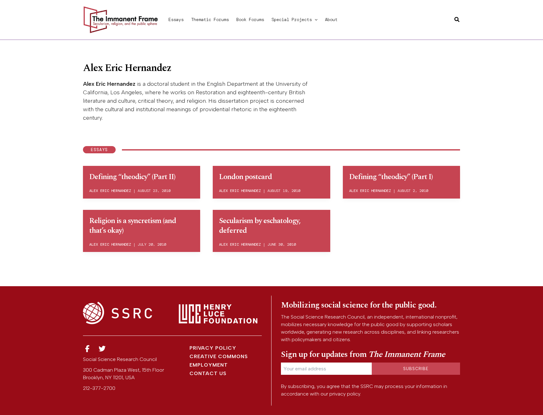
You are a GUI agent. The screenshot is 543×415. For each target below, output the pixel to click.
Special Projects (292, 19)
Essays (176, 19)
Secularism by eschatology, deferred (259, 225)
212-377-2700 (99, 388)
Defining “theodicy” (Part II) (132, 177)
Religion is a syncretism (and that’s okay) (132, 225)
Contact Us (208, 373)
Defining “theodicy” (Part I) (391, 177)
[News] (87, 349)
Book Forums (250, 19)
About (331, 19)
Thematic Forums (210, 19)
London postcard (245, 177)
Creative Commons (218, 356)
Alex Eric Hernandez (110, 190)
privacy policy (344, 394)
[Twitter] (102, 349)
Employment (208, 365)
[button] (314, 19)
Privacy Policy (212, 348)
